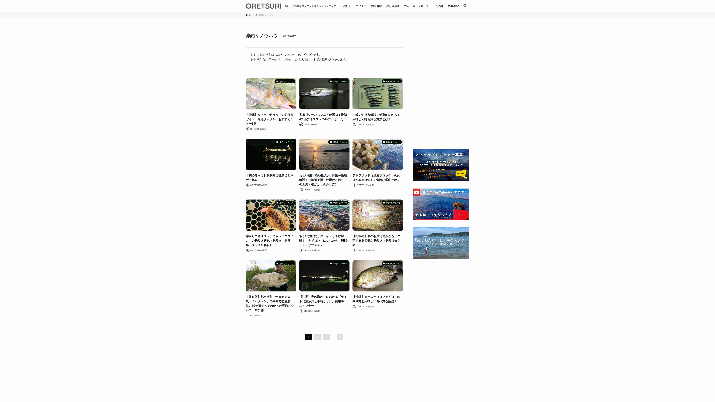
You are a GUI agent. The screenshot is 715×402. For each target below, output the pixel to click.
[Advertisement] (441, 86)
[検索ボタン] (465, 6)
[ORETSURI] (264, 6)
